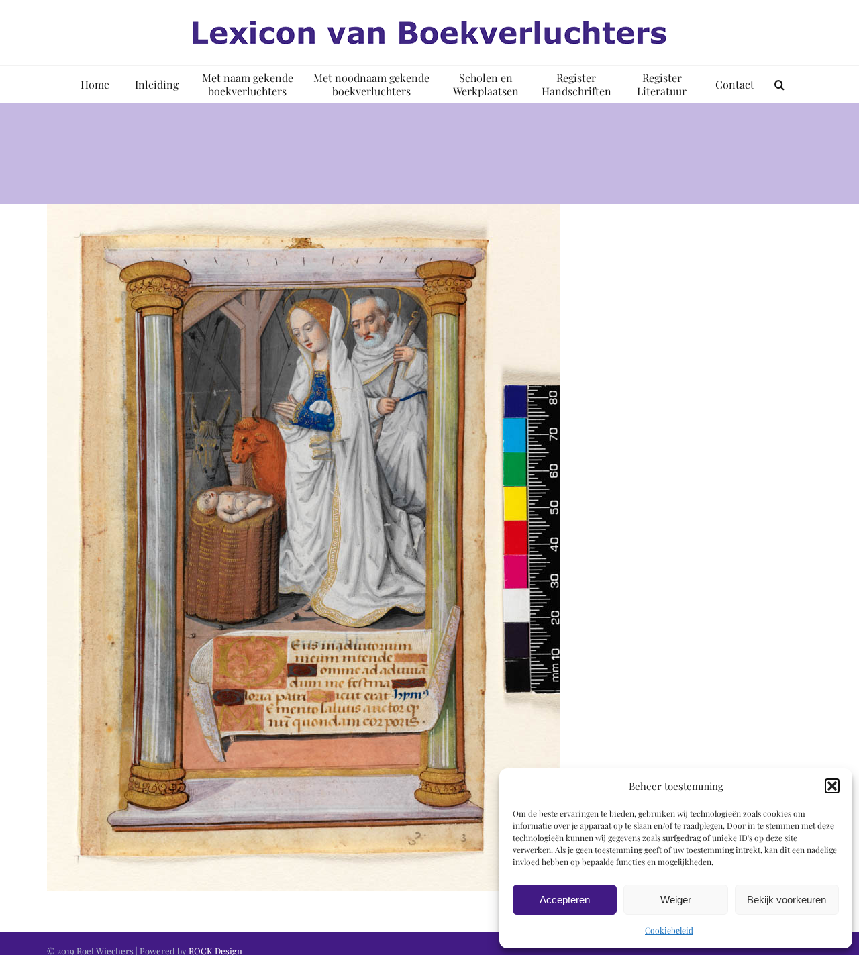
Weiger (675, 899)
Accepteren (565, 899)
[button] (832, 786)
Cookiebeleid (669, 930)
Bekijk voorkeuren (786, 899)
